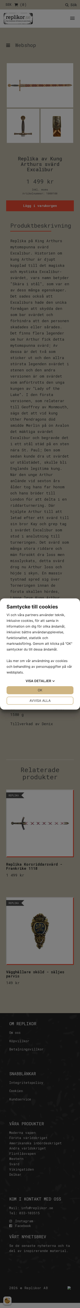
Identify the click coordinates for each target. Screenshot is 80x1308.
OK (40, 690)
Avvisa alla (40, 701)
